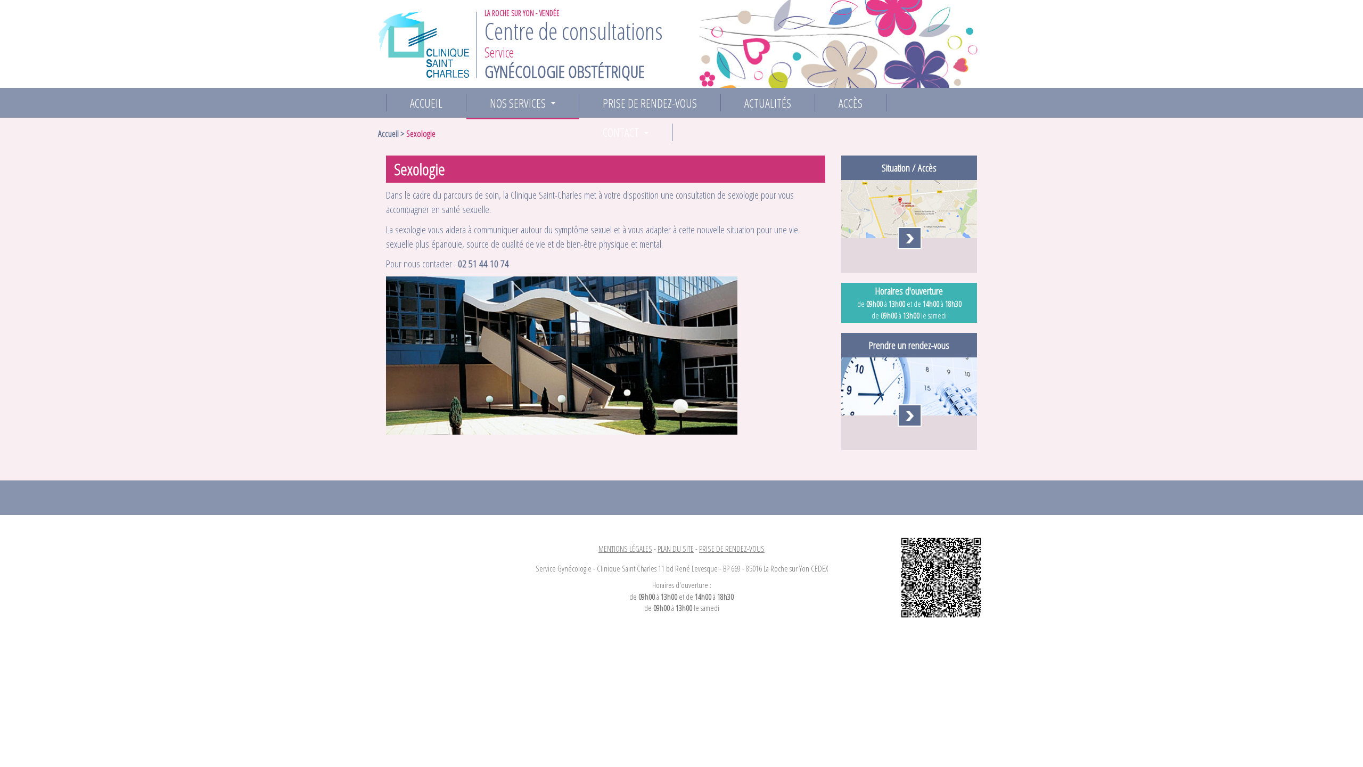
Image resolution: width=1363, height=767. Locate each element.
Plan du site (676, 548)
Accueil (426, 103)
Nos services (525, 103)
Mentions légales (625, 548)
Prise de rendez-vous (650, 103)
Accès (851, 103)
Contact (628, 132)
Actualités (767, 103)
